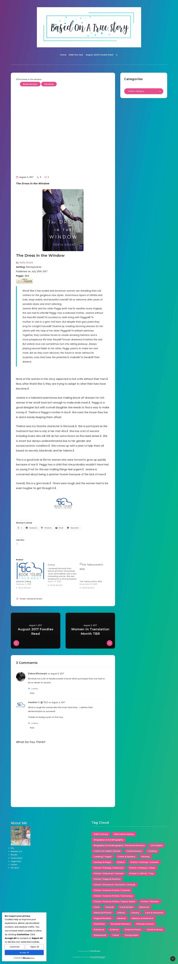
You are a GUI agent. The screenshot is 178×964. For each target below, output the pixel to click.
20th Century (101, 834)
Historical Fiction (103, 912)
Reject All (35, 946)
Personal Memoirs (120, 924)
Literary (135, 912)
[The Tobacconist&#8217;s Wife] (94, 570)
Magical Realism (102, 918)
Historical (144, 907)
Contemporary (134, 851)
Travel (115, 935)
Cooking (152, 851)
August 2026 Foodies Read (99, 55)
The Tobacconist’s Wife (91, 581)
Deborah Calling (23, 581)
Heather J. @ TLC (38, 702)
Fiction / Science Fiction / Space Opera (114, 901)
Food (96, 907)
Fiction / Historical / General (108, 873)
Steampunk (100, 935)
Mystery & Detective (143, 918)
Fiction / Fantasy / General (144, 862)
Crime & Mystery (126, 856)
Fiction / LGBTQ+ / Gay (141, 873)
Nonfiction (99, 924)
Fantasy (145, 856)
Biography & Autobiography (108, 840)
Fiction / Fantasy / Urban (142, 868)
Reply (32, 693)
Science (114, 929)
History (121, 912)
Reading (49, 84)
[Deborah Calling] (30, 570)
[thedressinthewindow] (63, 220)
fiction (23, 598)
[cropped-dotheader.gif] (89, 27)
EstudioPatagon (97, 957)
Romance (99, 929)
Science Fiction (133, 929)
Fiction (121, 862)
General (109, 907)
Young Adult (131, 935)
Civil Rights (156, 845)
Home (63, 55)
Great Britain (126, 907)
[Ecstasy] (64, 574)
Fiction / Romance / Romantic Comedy (114, 884)
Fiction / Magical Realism (107, 879)
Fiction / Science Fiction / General (112, 890)
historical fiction (34, 598)
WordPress (95, 951)
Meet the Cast (76, 55)
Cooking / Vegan (103, 856)
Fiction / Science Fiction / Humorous (113, 896)
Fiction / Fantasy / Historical (108, 868)
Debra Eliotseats (37, 673)
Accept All (24, 952)
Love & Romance (154, 912)
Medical (121, 918)
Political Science (145, 924)
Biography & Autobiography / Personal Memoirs (119, 845)
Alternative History (124, 834)
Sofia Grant (26, 262)
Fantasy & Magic (102, 862)
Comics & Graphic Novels (107, 851)
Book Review (30, 84)
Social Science (154, 929)
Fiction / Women (150, 901)
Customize (15, 946)
